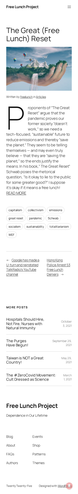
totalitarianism (59, 226)
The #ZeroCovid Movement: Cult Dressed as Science (31, 377)
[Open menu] (69, 6)
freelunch (26, 97)
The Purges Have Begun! (17, 343)
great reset (16, 218)
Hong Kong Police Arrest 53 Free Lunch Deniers (58, 267)
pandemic (35, 218)
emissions (55, 210)
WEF (11, 235)
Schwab (53, 218)
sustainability (35, 226)
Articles (41, 97)
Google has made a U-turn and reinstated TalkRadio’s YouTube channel (22, 267)
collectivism (35, 210)
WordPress (65, 486)
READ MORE (16, 192)
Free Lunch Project (22, 6)
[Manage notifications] (69, 486)
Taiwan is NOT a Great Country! (24, 360)
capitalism (15, 210)
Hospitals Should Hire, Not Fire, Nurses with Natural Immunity (25, 323)
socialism (15, 226)
